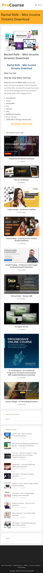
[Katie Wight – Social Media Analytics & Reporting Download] (7, 525)
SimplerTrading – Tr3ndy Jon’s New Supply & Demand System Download (22, 266)
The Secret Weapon (21, 180)
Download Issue (17, 565)
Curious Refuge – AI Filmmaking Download (21, 401)
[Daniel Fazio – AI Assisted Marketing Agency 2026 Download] (7, 466)
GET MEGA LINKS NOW (21, 123)
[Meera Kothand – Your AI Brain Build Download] (7, 515)
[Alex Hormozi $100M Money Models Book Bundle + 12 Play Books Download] (7, 445)
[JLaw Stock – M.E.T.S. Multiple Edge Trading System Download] (7, 495)
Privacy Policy (21, 567)
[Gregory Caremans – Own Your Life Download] (7, 505)
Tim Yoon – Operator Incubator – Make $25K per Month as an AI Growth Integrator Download (24, 455)
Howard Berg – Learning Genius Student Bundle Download (21, 239)
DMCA (26, 565)
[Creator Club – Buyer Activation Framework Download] (7, 435)
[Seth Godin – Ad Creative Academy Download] (7, 476)
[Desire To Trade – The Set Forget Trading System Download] (7, 485)
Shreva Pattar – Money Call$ (21, 296)
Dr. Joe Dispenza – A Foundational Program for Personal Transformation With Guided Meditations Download (21, 372)
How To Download (6, 565)
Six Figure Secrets (21, 327)
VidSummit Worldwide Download (21, 159)
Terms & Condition (35, 565)
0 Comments (22, 438)
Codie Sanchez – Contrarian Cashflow (21, 209)
